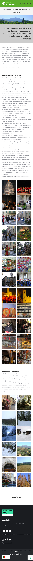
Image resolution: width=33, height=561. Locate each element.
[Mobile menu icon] (30, 3)
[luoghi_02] (24, 402)
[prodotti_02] (9, 357)
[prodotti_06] (9, 326)
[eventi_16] (9, 187)
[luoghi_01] (9, 402)
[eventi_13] (24, 202)
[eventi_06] (9, 264)
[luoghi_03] (9, 418)
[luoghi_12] (24, 480)
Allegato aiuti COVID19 (7, 543)
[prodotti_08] (9, 310)
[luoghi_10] (24, 464)
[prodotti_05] (24, 326)
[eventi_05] (24, 264)
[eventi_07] (24, 249)
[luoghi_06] (24, 433)
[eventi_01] (24, 295)
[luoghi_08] (24, 449)
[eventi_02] (9, 295)
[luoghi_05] (9, 433)
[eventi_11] (24, 218)
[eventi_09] (9, 249)
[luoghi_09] (9, 464)
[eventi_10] (9, 233)
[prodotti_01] (24, 357)
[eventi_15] (24, 187)
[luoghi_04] (24, 418)
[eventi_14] (9, 202)
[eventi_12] (9, 218)
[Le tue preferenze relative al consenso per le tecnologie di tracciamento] (30, 558)
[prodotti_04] (9, 341)
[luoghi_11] (9, 480)
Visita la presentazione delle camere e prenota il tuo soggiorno (16, 534)
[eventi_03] (24, 279)
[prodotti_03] (24, 341)
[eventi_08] (24, 233)
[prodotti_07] (24, 310)
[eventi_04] (9, 279)
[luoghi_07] (9, 449)
